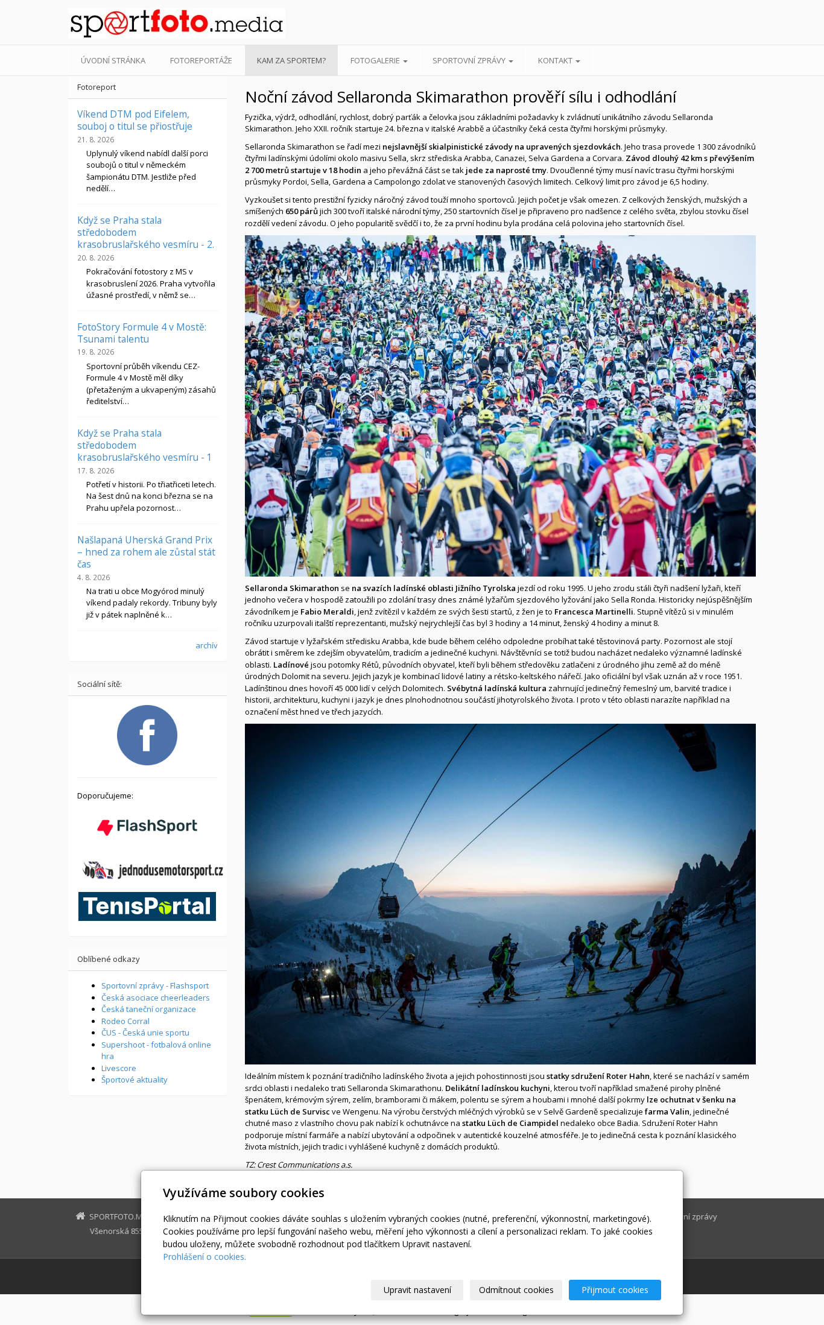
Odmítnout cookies (516, 1289)
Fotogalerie (376, 60)
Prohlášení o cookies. (204, 1256)
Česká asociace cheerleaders (155, 997)
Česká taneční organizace (148, 1009)
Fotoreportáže (201, 60)
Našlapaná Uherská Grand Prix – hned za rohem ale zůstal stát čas (146, 552)
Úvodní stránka (113, 60)
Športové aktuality (134, 1079)
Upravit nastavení (417, 1289)
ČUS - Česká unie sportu (145, 1032)
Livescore (118, 1068)
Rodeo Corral (125, 1021)
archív (206, 645)
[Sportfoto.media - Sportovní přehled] (176, 23)
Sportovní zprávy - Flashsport (155, 985)
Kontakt (556, 60)
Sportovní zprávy (470, 60)
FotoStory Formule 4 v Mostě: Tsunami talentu (141, 333)
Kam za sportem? (291, 60)
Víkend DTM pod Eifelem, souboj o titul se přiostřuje (134, 120)
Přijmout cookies (615, 1289)
